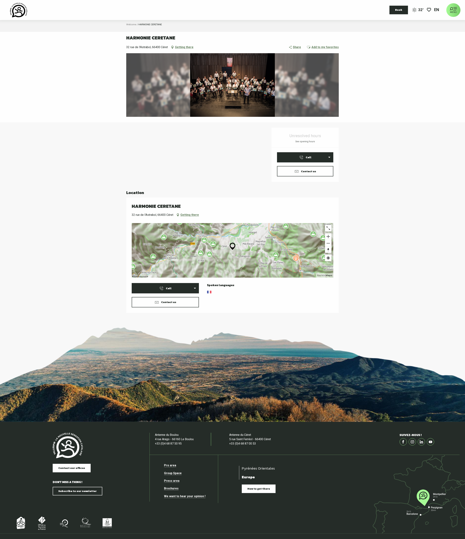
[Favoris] (429, 10)
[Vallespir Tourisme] (68, 445)
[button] (436, 10)
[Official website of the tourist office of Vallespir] (18, 10)
